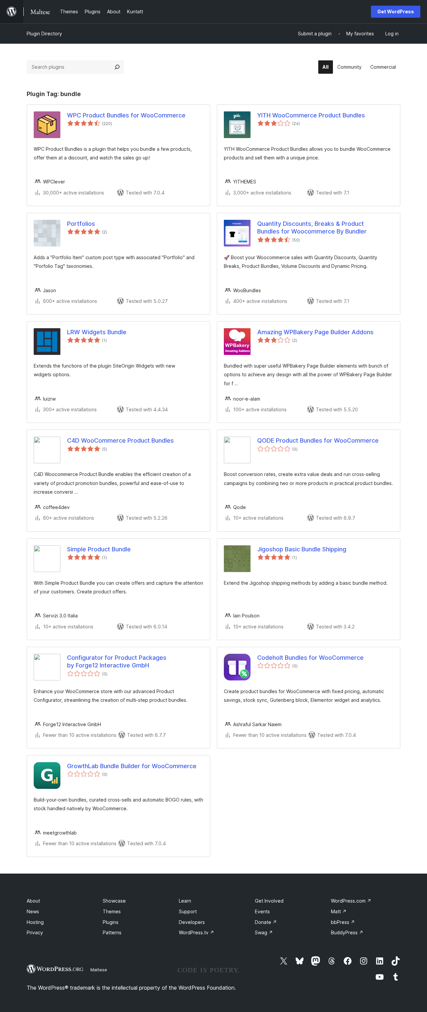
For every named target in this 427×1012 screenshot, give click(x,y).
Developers (192, 922)
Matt (339, 911)
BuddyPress (347, 932)
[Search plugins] (117, 67)
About (33, 901)
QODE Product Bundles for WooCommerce (318, 440)
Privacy (35, 932)
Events (262, 911)
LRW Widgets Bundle (96, 332)
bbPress (343, 922)
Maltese (98, 969)
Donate (266, 922)
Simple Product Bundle (99, 549)
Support (188, 911)
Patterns (112, 932)
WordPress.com (351, 901)
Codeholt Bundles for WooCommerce (310, 657)
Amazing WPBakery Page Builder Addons (315, 332)
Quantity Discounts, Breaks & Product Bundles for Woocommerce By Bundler (312, 227)
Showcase (114, 901)
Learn (185, 901)
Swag (264, 932)
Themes (112, 911)
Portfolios (81, 223)
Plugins (110, 922)
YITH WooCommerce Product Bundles (311, 115)
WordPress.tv (196, 932)
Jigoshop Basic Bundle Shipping (301, 549)
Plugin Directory (44, 33)
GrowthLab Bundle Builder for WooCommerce (131, 766)
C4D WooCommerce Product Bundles (120, 440)
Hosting (35, 922)
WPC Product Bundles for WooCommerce (126, 115)
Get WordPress (395, 11)
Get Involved (269, 901)
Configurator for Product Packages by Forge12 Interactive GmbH (116, 661)
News (33, 911)
